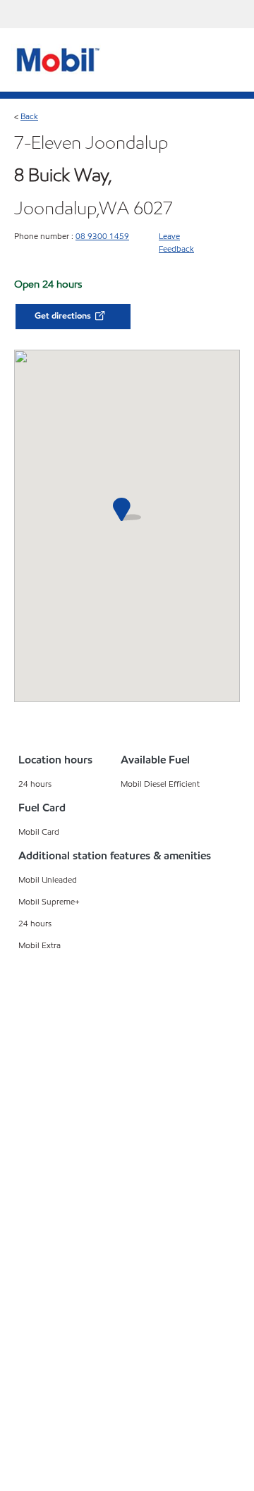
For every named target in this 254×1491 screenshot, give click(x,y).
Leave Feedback (176, 242)
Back (29, 116)
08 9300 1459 (102, 236)
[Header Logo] (56, 59)
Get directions (64, 315)
